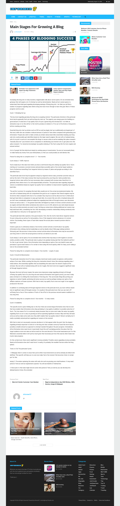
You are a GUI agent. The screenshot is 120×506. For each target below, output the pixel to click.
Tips (102, 481)
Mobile (103, 467)
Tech (102, 476)
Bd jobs (80, 478)
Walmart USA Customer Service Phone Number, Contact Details (93, 29)
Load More (43, 445)
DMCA (95, 500)
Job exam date (94, 483)
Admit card (81, 465)
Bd (79, 476)
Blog (15, 21)
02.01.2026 (94, 103)
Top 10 (103, 483)
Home (11, 1)
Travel (26, 1)
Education (93, 465)
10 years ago (85, 32)
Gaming (92, 474)
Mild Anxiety (96, 88)
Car (79, 488)
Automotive (81, 474)
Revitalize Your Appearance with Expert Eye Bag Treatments (29, 89)
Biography (81, 481)
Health (30, 1)
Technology (45, 1)
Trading (103, 485)
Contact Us (16, 1)
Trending (103, 490)
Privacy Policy (82, 500)
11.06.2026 (84, 72)
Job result (93, 485)
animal (80, 469)
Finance (92, 467)
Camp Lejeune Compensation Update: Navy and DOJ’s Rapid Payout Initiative (62, 90)
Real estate (104, 469)
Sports (39, 1)
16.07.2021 (26, 31)
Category (81, 490)
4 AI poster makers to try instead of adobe (63, 466)
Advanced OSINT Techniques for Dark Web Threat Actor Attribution (100, 99)
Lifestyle (22, 1)
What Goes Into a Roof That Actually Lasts (101, 79)
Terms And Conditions (104, 500)
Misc (102, 465)
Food (91, 472)
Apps (79, 472)
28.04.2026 (94, 82)
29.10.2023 (56, 94)
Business (81, 485)
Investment (93, 478)
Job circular (93, 481)
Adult (80, 467)
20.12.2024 (22, 92)
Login (108, 1)
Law (91, 488)
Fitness (35, 1)
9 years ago (95, 40)
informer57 (18, 31)
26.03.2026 (94, 90)
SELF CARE (104, 472)
